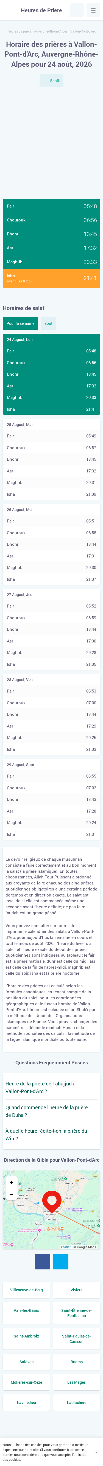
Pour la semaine (20, 323)
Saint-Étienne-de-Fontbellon (76, 1313)
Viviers (76, 1289)
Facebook (42, 1261)
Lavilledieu (26, 1402)
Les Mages (76, 1382)
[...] (93, 10)
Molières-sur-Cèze (26, 1382)
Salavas (27, 1361)
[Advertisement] (51, 143)
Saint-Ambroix (26, 1336)
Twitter (60, 1261)
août (48, 323)
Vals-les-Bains (26, 1310)
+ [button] (12, 1181)
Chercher (77, 10)
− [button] (12, 1194)
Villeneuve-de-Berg (26, 1289)
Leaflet (66, 1247)
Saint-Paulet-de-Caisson (76, 1338)
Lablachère (76, 1402)
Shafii (55, 80)
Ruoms (77, 1361)
